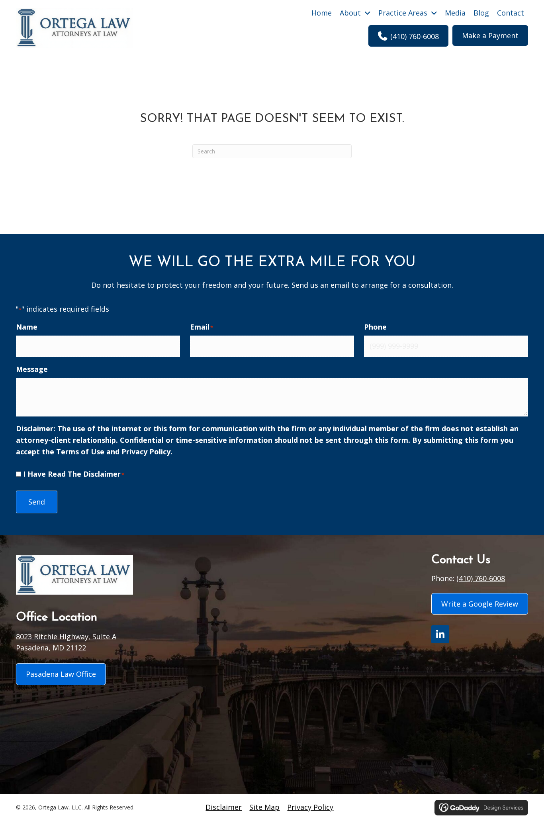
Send (36, 502)
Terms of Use (80, 451)
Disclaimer (223, 807)
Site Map (264, 807)
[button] (440, 634)
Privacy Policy (145, 451)
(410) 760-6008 (480, 578)
